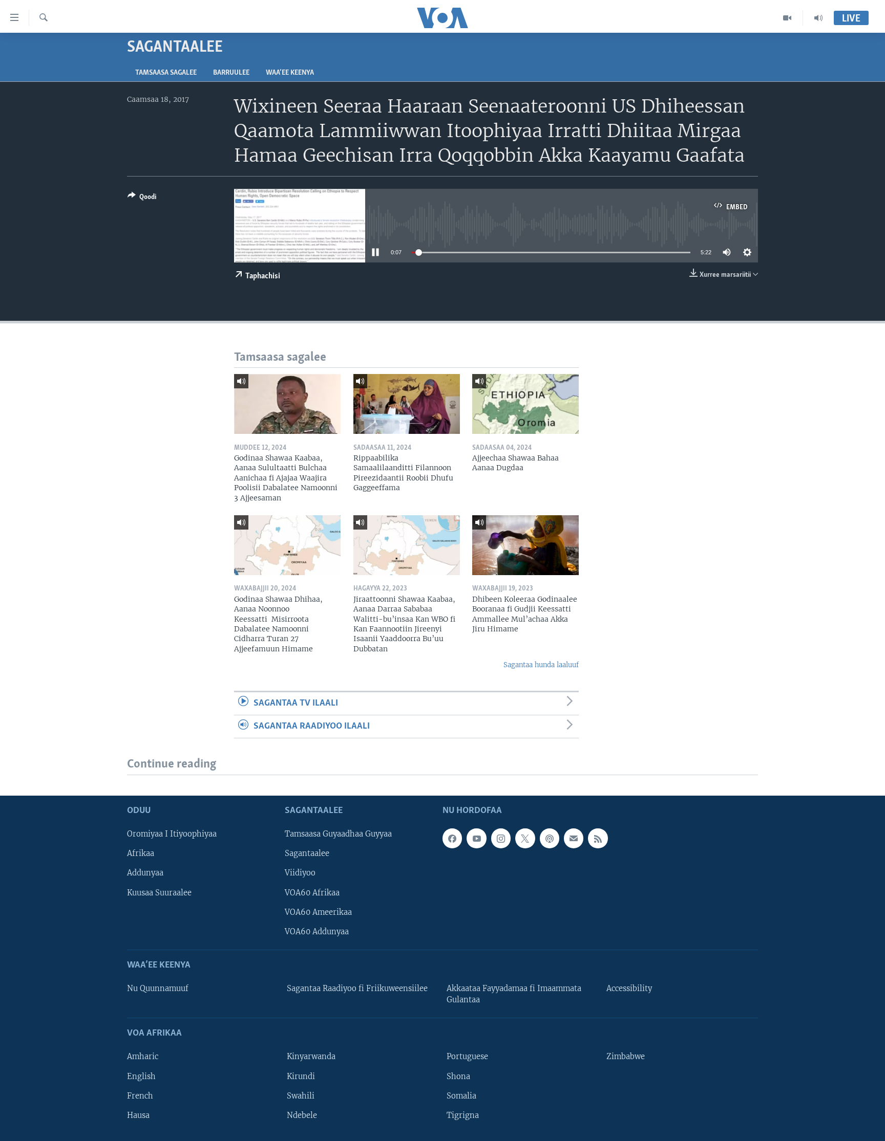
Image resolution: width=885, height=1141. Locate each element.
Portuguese (467, 1056)
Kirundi (301, 1076)
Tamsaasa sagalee (166, 73)
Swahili (300, 1095)
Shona (458, 1076)
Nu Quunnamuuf (157, 988)
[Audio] (818, 18)
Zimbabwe (625, 1056)
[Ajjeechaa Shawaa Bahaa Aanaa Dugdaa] (525, 404)
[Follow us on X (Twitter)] (525, 838)
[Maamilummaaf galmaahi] (573, 838)
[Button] (142, 198)
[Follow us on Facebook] (452, 838)
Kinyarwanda (311, 1056)
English (141, 1076)
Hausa (138, 1115)
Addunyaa (145, 872)
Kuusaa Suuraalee (159, 892)
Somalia (461, 1095)
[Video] (787, 18)
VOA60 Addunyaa (317, 931)
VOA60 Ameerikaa (318, 911)
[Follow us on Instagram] (501, 838)
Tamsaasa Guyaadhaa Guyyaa (338, 834)
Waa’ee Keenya (290, 73)
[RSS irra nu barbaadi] (597, 838)
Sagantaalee (307, 853)
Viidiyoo (300, 872)
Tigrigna (463, 1115)
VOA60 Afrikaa (312, 892)
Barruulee (231, 73)
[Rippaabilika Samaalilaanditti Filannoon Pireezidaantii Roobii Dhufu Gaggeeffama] (406, 404)
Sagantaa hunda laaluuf (541, 665)
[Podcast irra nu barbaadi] (549, 838)
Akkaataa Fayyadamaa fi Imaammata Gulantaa (514, 994)
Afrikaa (140, 853)
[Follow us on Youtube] (476, 838)
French (140, 1095)
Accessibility (629, 988)
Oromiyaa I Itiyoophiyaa (172, 834)
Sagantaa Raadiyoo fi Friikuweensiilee (357, 988)
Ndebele (302, 1115)
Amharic (142, 1056)
